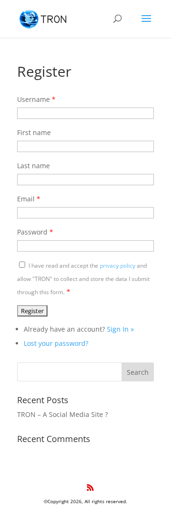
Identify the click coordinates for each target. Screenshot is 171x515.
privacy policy (117, 265)
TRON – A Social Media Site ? (62, 414)
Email (28, 198)
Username (36, 99)
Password (35, 231)
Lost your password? (56, 343)
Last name (33, 165)
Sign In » (120, 329)
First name (34, 132)
